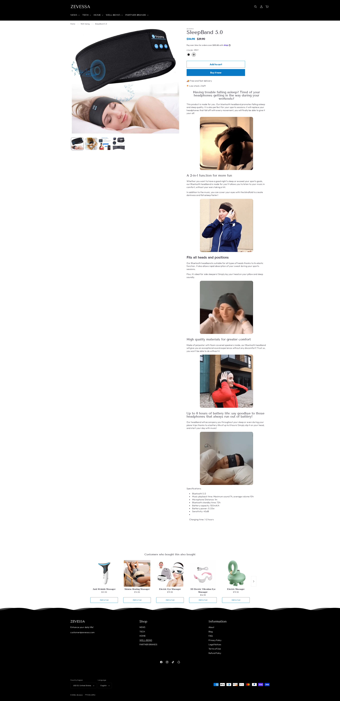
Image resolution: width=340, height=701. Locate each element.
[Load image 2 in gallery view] (91, 144)
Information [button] (218, 621)
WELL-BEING (145, 640)
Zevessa (80, 695)
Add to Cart (104, 600)
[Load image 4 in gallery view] (118, 144)
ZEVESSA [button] (77, 621)
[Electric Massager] (236, 573)
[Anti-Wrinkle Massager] (104, 573)
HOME (142, 635)
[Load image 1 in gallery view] (77, 144)
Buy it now (215, 72)
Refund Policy (215, 653)
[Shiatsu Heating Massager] (137, 573)
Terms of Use (215, 648)
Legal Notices (215, 644)
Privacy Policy (215, 640)
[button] (75, 15)
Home (72, 24)
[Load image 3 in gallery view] (105, 144)
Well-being (85, 24)
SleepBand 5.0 (101, 24)
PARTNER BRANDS (148, 644)
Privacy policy (90, 695)
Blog (211, 631)
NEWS (142, 627)
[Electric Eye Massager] (170, 573)
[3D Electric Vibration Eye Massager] (203, 573)
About (211, 627)
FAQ (211, 635)
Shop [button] (143, 621)
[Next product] (253, 581)
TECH (142, 631)
